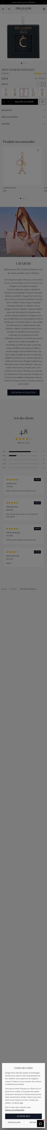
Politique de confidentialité (14, 1110)
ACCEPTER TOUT (23, 1116)
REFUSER (33, 1122)
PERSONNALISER (14, 1122)
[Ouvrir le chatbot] (40, 1123)
